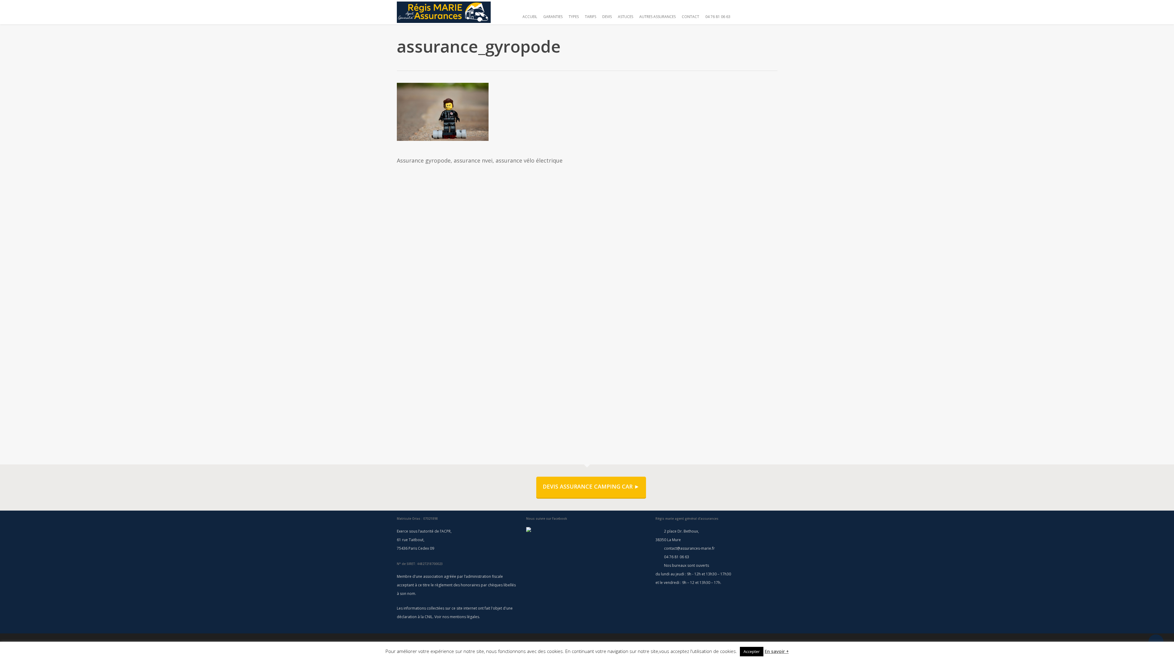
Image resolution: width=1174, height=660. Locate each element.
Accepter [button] (752, 651)
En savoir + (777, 651)
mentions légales (464, 616)
